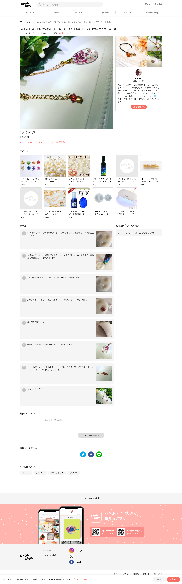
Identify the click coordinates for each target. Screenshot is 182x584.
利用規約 (136, 574)
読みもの (79, 12)
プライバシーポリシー (122, 574)
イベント (128, 12)
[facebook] (91, 454)
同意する (173, 579)
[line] (99, 454)
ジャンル (31, 12)
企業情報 (146, 574)
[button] (22, 132)
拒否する (159, 579)
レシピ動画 (54, 12)
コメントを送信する (91, 435)
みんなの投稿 (103, 12)
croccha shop (152, 12)
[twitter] (83, 454)
